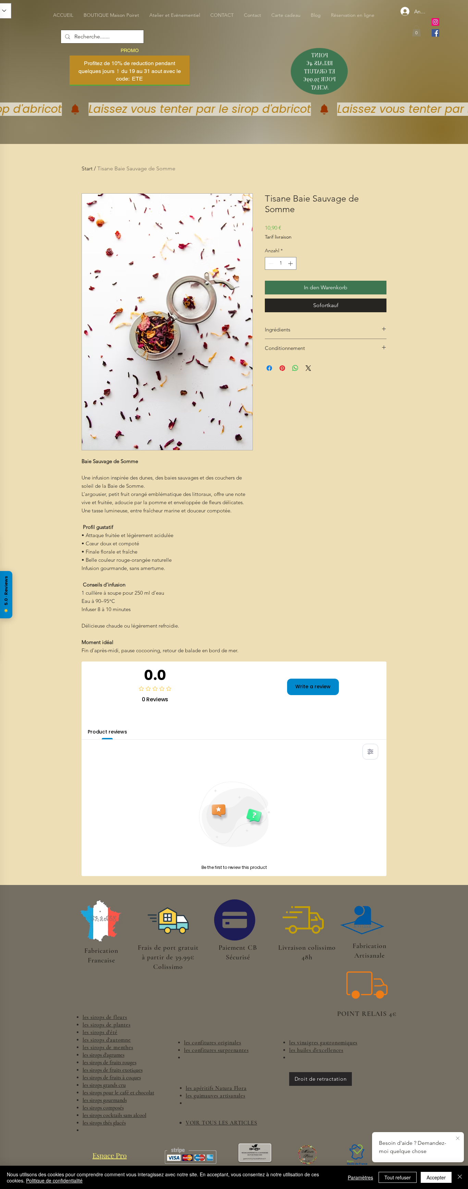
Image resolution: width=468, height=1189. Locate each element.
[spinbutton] (280, 263)
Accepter (436, 1177)
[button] (416, 30)
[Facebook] (435, 33)
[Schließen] (460, 1177)
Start (87, 168)
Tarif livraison (278, 237)
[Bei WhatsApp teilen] (295, 368)
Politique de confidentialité (54, 1180)
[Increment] (291, 263)
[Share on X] (308, 368)
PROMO (130, 50)
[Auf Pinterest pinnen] (282, 368)
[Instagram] (435, 22)
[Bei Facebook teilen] (269, 368)
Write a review (313, 686)
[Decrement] (270, 263)
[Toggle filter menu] (370, 752)
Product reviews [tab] (107, 731)
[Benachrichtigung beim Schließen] (457, 1139)
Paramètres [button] (360, 1177)
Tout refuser (397, 1177)
